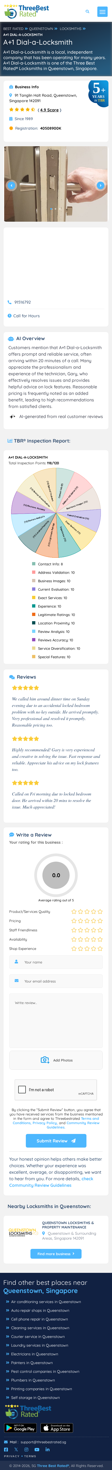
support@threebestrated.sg (43, 1442)
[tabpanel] (56, 184)
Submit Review (53, 1140)
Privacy (12, 1456)
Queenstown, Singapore (40, 1290)
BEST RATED (13, 28)
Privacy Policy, (46, 1123)
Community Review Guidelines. (73, 1125)
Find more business (54, 1254)
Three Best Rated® (53, 1465)
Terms (30, 1456)
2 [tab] (55, 209)
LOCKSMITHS (70, 28)
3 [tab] (60, 209)
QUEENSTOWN (41, 28)
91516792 (22, 302)
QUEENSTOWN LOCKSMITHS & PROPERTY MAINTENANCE (68, 1225)
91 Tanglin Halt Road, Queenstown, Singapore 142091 (43, 98)
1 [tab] (51, 209)
